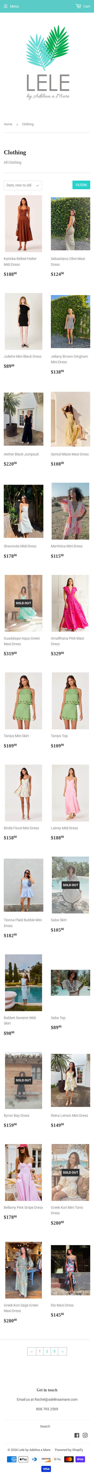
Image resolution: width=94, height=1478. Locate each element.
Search (45, 1426)
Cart (86, 6)
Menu (14, 6)
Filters (81, 185)
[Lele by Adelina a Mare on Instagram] (85, 1436)
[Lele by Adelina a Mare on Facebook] (76, 1436)
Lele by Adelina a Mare (34, 1450)
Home (8, 124)
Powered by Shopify (69, 1450)
